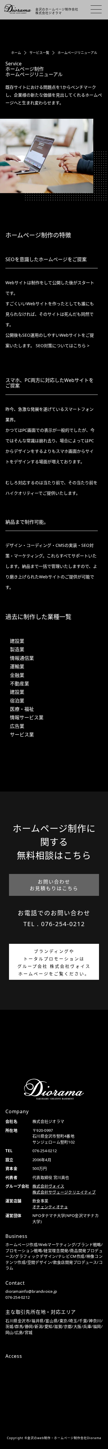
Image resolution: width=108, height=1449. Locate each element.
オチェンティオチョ (50, 1206)
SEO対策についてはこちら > (62, 345)
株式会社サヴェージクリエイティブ (64, 1192)
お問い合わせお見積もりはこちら (54, 885)
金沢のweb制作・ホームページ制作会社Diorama (64, 1438)
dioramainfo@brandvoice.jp (31, 1291)
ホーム (16, 52)
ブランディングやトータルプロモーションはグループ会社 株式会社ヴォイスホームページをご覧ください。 (54, 962)
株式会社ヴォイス (48, 1186)
